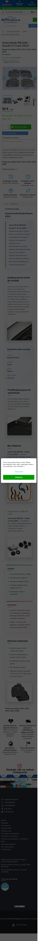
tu (24, 466)
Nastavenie (19, 471)
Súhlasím (18, 477)
